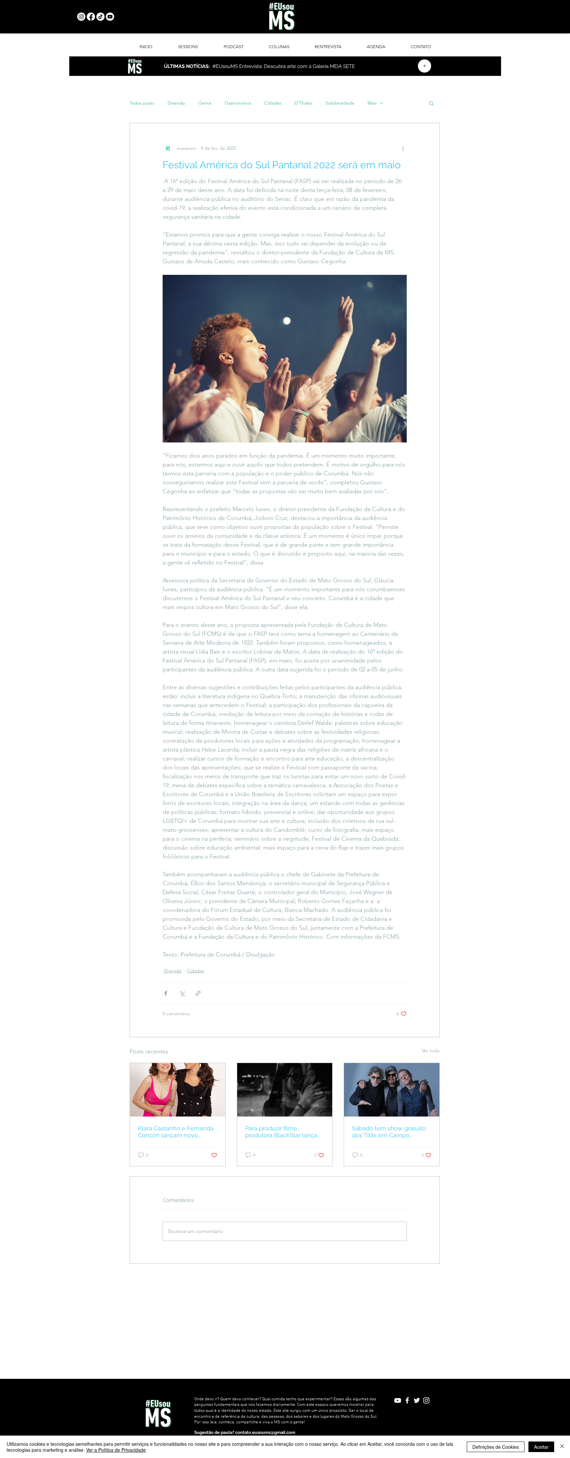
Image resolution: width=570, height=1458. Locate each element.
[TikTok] (100, 17)
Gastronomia (238, 103)
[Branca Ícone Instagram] (426, 1400)
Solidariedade (340, 103)
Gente (204, 103)
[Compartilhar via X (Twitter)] (182, 993)
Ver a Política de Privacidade (116, 1449)
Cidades (272, 103)
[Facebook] (91, 17)
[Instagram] (81, 17)
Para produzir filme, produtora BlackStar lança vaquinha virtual (281, 1132)
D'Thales (303, 103)
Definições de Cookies (495, 1446)
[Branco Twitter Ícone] (417, 1400)
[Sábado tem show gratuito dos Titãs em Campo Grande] (391, 1090)
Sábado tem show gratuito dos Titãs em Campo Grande (389, 1132)
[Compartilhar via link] (198, 993)
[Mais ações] (403, 148)
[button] (431, 103)
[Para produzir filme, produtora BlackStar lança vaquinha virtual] (284, 1090)
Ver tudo (431, 1050)
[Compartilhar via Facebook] (166, 993)
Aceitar (541, 1446)
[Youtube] (110, 17)
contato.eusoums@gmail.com (265, 1432)
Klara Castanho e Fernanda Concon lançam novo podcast (175, 1132)
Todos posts (142, 103)
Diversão (176, 103)
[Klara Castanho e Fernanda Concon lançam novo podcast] (177, 1090)
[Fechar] (562, 1447)
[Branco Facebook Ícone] (407, 1400)
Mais (372, 103)
